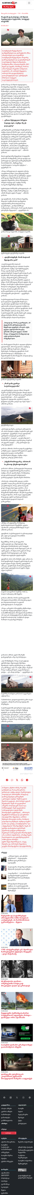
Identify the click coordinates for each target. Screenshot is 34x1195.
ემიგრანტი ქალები (25, 1147)
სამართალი (5, 1114)
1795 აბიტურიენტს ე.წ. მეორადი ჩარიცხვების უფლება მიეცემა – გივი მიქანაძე (17, 951)
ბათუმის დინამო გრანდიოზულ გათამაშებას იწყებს (16, 1046)
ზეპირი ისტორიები (25, 1142)
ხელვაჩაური (23, 1114)
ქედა (20, 1120)
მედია (3, 1190)
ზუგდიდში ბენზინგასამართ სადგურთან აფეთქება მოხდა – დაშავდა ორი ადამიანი (16, 1015)
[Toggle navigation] (29, 3)
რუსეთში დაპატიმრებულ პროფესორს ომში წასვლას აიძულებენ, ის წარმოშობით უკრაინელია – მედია (15, 918)
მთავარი (4, 13)
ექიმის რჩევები (7, 1161)
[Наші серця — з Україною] (9, 3)
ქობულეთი (22, 1123)
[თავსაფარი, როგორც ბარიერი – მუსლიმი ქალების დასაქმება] (3, 868)
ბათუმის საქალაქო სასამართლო (6, 1147)
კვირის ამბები (6, 1111)
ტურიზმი (4, 1193)
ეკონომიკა (5, 1184)
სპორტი (4, 1181)
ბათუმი (21, 1108)
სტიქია (4, 1158)
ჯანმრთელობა (7, 1120)
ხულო (20, 1111)
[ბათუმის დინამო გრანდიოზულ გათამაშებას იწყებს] (17, 1032)
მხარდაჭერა (8, 7)
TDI (19, 13)
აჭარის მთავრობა (8, 1142)
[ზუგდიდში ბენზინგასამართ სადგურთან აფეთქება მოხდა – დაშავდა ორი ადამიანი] (17, 1001)
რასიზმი (25, 13)
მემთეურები (22, 1164)
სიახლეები (12, 13)
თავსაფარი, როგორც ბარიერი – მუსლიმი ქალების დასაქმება (20, 868)
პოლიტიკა (5, 1178)
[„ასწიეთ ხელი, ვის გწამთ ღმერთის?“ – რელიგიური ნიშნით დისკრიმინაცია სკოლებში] (3, 859)
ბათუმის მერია (7, 1155)
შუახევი (21, 1117)
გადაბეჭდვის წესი (26, 773)
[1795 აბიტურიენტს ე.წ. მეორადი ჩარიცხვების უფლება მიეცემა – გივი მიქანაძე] (17, 937)
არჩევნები (5, 1152)
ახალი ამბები (6, 1108)
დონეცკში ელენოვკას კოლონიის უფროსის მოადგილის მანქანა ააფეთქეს (16, 1076)
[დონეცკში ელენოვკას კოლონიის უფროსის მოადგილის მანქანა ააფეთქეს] (17, 1062)
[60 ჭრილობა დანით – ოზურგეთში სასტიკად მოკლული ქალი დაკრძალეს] (17, 969)
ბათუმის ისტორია (25, 1161)
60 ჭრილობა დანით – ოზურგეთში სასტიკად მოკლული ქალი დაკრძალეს (15, 983)
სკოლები (4, 1187)
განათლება (5, 1117)
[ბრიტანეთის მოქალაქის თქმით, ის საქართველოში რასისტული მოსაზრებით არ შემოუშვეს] (3, 887)
